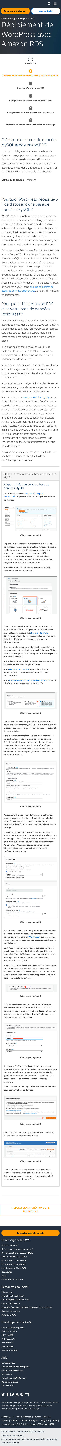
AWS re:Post (6, 1374)
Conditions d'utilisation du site (30, 1431)
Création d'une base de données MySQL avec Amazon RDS (30, 75)
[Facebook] (8, 1395)
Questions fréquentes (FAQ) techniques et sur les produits (26, 1307)
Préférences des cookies (11, 1435)
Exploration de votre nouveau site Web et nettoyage (30, 124)
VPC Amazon (34, 937)
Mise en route (7, 1292)
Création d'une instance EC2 (30, 88)
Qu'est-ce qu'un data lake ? (13, 1264)
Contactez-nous (8, 1363)
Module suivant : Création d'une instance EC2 (30, 1209)
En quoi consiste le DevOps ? (14, 1256)
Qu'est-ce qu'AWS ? (9, 1245)
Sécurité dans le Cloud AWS (13, 1268)
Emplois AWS (7, 1385)
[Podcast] (22, 1395)
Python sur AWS (8, 1339)
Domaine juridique (9, 1382)
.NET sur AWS (7, 1335)
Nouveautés (6, 1272)
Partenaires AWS (8, 1315)
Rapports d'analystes (10, 1311)
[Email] (27, 1395)
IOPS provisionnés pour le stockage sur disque (29, 680)
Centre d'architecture (10, 1303)
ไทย (12, 1424)
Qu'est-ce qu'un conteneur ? (13, 1260)
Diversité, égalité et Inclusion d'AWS (17, 1253)
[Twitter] (4, 1395)
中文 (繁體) (49, 1424)
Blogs (3, 1275)
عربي (11, 1416)
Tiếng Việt (44, 1420)
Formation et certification (12, 1296)
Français (14, 1420)
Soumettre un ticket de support (15, 1366)
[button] (49, 3)
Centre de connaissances (12, 1370)
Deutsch (37, 1416)
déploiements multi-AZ (19, 669)
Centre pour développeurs (12, 1327)
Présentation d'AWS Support (13, 1378)
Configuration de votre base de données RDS (30, 100)
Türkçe (54, 1420)
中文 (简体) (38, 1424)
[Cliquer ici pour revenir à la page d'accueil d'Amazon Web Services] (7, 4)
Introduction (30, 63)
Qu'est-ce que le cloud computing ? (17, 1249)
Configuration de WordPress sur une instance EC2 (30, 112)
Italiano (23, 1420)
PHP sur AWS (7, 1346)
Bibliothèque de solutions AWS (15, 1299)
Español (4, 1420)
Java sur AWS (7, 1342)
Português (33, 1420)
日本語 (19, 1424)
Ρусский (5, 1424)
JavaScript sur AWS (9, 1350)
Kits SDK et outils (9, 1331)
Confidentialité (8, 1431)
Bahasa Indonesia (23, 1416)
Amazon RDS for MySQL (36, 397)
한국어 (28, 1424)
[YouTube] (18, 1395)
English (46, 1416)
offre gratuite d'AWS (39, 633)
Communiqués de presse (12, 1279)
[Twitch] (13, 1395)
